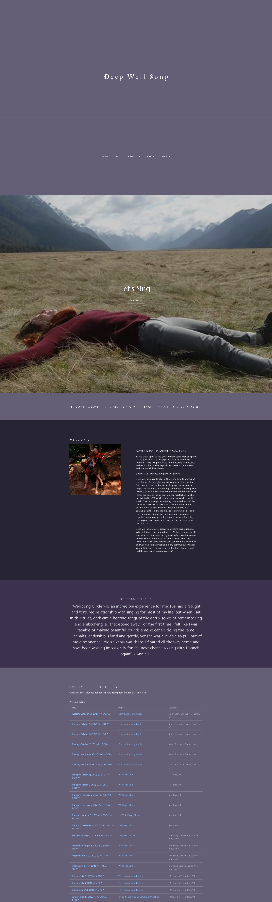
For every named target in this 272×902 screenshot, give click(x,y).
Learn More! (136, 300)
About (118, 156)
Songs (149, 156)
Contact (165, 156)
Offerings (133, 156)
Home (105, 156)
